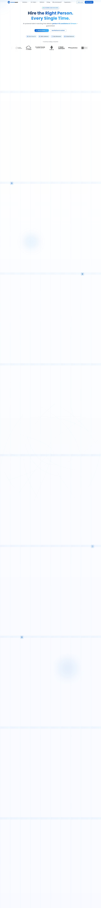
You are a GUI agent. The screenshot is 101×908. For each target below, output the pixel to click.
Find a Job (80, 2)
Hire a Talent (89, 2)
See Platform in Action (58, 30)
